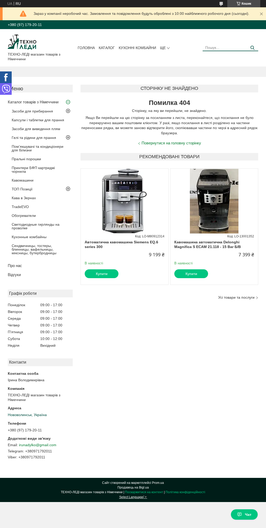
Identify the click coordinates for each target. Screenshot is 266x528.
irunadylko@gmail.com (37, 445)
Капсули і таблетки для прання (38, 120)
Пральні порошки (26, 159)
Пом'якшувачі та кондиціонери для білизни (37, 148)
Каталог (107, 48)
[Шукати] (252, 48)
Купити (102, 274)
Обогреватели (24, 215)
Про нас (15, 265)
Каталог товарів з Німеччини (33, 102)
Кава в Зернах (24, 198)
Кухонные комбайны (29, 237)
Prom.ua (158, 483)
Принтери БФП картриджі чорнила (33, 169)
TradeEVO (20, 207)
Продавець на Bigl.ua (133, 487)
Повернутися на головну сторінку (171, 143)
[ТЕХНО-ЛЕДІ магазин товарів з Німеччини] (22, 41)
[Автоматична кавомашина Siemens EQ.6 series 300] (124, 201)
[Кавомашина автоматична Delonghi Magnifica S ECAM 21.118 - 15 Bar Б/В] (214, 201)
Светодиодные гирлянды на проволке (35, 226)
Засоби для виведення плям (36, 129)
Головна (86, 48)
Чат (248, 514)
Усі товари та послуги (236, 297)
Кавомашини (23, 180)
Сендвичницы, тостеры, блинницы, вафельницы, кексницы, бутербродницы (34, 249)
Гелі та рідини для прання (34, 138)
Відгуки (14, 274)
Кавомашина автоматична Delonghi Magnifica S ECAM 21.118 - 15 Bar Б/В (207, 244)
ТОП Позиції (22, 189)
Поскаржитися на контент (144, 492)
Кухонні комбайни (137, 48)
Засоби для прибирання (32, 111)
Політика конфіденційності (185, 492)
